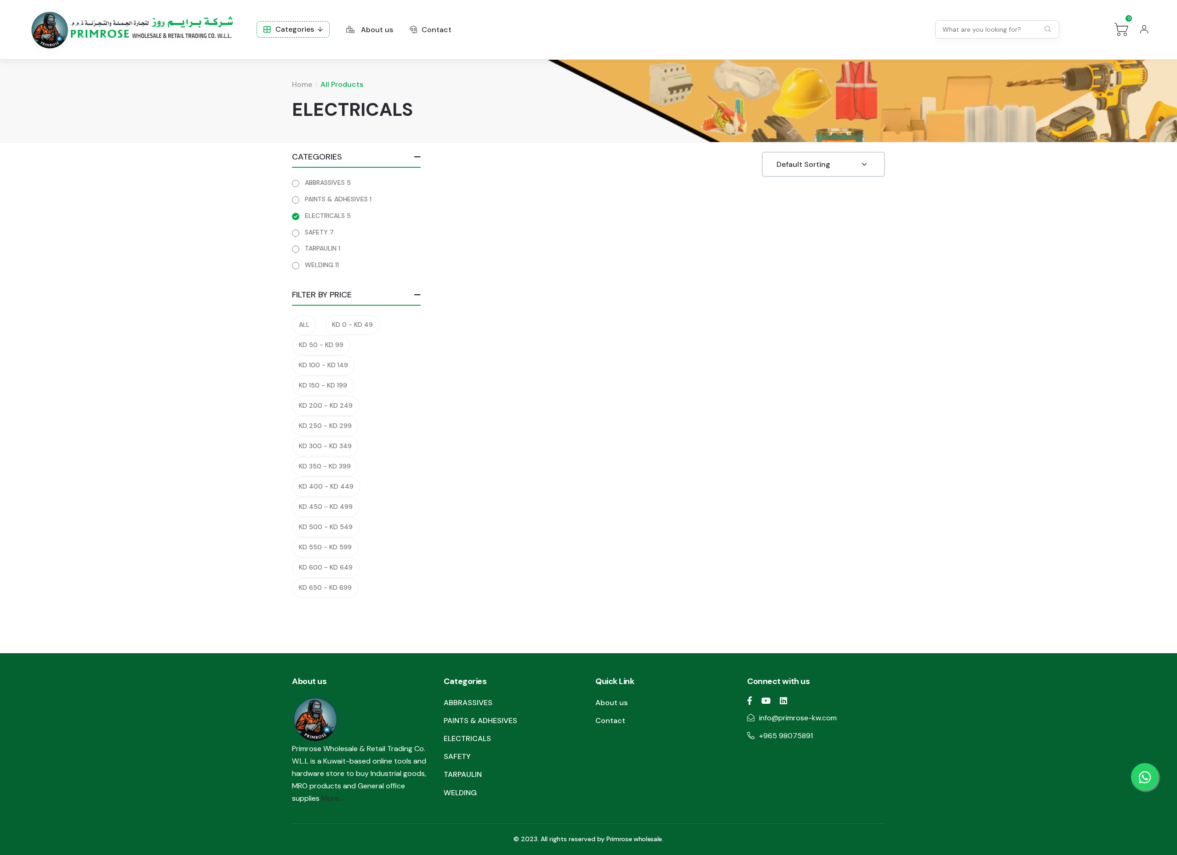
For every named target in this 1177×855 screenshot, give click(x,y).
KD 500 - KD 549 (326, 527)
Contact (436, 30)
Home (302, 84)
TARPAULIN (322, 248)
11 (337, 265)
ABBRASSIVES (328, 182)
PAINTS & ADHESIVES (338, 199)
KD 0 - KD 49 (352, 324)
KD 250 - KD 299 (325, 426)
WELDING (322, 265)
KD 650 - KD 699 (325, 587)
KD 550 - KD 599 (325, 547)
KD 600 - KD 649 (326, 567)
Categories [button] (294, 29)
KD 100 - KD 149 (323, 365)
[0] (1121, 29)
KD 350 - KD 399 (325, 466)
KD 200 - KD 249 (326, 405)
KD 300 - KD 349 (325, 446)
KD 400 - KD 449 (326, 486)
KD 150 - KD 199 (323, 385)
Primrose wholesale (634, 839)
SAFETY (319, 232)
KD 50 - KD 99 (321, 345)
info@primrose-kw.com (798, 718)
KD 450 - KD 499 (326, 506)
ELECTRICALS (328, 215)
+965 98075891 (786, 736)
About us (376, 30)
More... (332, 798)
